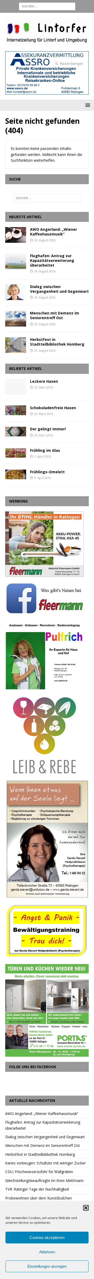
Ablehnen (47, 1252)
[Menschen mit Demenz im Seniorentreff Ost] (15, 318)
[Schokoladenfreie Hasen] (15, 410)
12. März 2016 (43, 387)
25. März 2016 (43, 435)
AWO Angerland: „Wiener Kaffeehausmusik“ (53, 231)
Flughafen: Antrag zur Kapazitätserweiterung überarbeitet (52, 260)
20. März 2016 (43, 414)
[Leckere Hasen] (15, 387)
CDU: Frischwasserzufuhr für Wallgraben (39, 1171)
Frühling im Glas (45, 450)
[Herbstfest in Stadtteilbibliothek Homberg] (15, 345)
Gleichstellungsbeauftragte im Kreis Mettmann (44, 1180)
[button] (86, 1207)
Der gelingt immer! (48, 428)
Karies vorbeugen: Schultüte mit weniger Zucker (45, 1162)
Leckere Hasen (44, 381)
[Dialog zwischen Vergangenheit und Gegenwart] (15, 292)
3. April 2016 (42, 456)
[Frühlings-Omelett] (15, 474)
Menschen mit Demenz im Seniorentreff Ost (54, 315)
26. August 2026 (44, 240)
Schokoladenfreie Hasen (53, 407)
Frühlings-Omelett (47, 471)
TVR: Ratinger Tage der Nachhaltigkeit (37, 1189)
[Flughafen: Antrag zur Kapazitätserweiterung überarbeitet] (15, 261)
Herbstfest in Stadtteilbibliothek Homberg (57, 342)
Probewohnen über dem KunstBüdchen (38, 1198)
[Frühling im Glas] (15, 453)
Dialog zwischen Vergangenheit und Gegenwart (59, 289)
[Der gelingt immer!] (15, 431)
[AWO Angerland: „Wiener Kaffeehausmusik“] (15, 235)
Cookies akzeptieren (47, 1237)
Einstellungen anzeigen (47, 1266)
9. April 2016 (42, 478)
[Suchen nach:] (47, 5)
